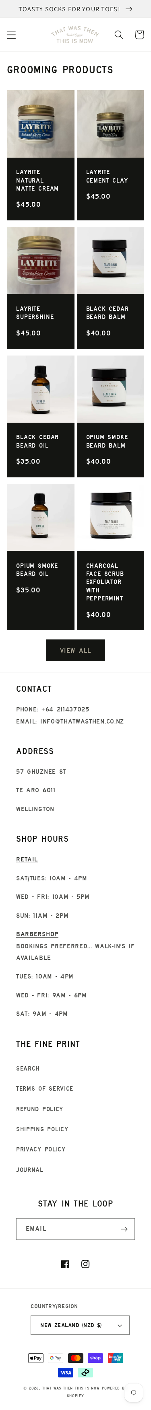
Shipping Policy (42, 1129)
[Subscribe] (124, 1229)
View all (75, 650)
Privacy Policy (41, 1149)
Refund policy (39, 1109)
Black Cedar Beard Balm (107, 312)
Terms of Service (44, 1088)
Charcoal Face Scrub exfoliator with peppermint (105, 582)
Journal (29, 1169)
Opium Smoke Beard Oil (37, 569)
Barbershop (37, 933)
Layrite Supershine (35, 312)
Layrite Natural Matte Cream (37, 180)
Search (28, 1068)
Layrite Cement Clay (107, 176)
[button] (11, 35)
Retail (27, 859)
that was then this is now (70, 1388)
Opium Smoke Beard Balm (107, 441)
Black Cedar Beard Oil (37, 441)
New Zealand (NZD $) (71, 1325)
